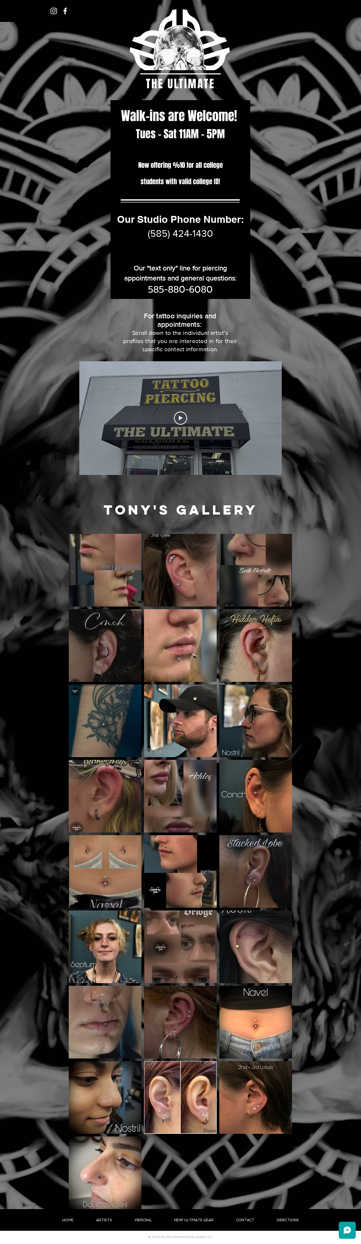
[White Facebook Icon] (65, 11)
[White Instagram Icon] (53, 11)
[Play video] (180, 418)
